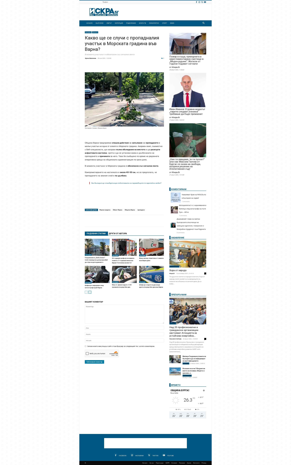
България (88, 32)
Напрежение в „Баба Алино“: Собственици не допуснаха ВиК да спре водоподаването (96, 260)
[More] (155, 67)
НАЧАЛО (89, 23)
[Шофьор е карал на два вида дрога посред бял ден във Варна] (151, 274)
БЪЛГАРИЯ (99, 23)
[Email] (120, 67)
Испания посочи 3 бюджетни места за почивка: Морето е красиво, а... (194, 371)
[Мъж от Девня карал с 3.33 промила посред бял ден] (124, 274)
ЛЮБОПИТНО (154, 23)
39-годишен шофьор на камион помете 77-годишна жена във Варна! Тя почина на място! (123, 260)
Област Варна (117, 210)
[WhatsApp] (126, 67)
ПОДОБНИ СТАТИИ (96, 233)
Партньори (159, 463)
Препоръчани (187, 375)
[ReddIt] (115, 67)
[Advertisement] (124, 135)
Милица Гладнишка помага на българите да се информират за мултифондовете (194, 358)
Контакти (196, 463)
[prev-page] (86, 292)
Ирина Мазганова (90, 58)
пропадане (141, 210)
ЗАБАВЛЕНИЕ (177, 237)
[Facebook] (196, 2)
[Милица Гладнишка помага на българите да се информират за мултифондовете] (175, 359)
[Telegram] (137, 67)
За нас (151, 463)
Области (95, 32)
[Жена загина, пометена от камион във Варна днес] (151, 247)
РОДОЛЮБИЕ (131, 23)
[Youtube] (205, 2)
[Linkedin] (109, 67)
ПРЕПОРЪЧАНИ (178, 294)
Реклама (182, 463)
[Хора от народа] (187, 254)
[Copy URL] (149, 67)
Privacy (204, 463)
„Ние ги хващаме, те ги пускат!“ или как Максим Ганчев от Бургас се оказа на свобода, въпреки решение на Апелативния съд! (187, 164)
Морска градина (104, 210)
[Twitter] (202, 2)
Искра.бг (172, 273)
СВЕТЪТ (109, 23)
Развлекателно (174, 266)
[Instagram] (199, 2)
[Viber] (132, 67)
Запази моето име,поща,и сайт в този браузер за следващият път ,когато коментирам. (121, 346)
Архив (189, 463)
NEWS (172, 23)
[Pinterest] (143, 67)
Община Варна (130, 210)
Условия (174, 463)
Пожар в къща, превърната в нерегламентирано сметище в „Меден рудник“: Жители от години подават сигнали (186, 60)
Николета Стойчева (175, 339)
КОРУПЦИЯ (119, 23)
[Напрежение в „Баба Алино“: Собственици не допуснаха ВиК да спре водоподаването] (97, 247)
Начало (144, 463)
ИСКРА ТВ (142, 23)
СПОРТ (164, 23)
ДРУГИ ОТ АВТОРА (118, 233)
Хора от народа (177, 270)
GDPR (167, 463)
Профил (105, 2)
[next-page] (89, 292)
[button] (203, 23)
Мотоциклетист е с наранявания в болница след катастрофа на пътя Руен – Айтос (192, 208)
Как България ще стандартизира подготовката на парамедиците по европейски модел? (126, 183)
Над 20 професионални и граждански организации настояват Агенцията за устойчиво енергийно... (183, 331)
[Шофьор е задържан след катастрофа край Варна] (97, 275)
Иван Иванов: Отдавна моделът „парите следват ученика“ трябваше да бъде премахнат (187, 111)
